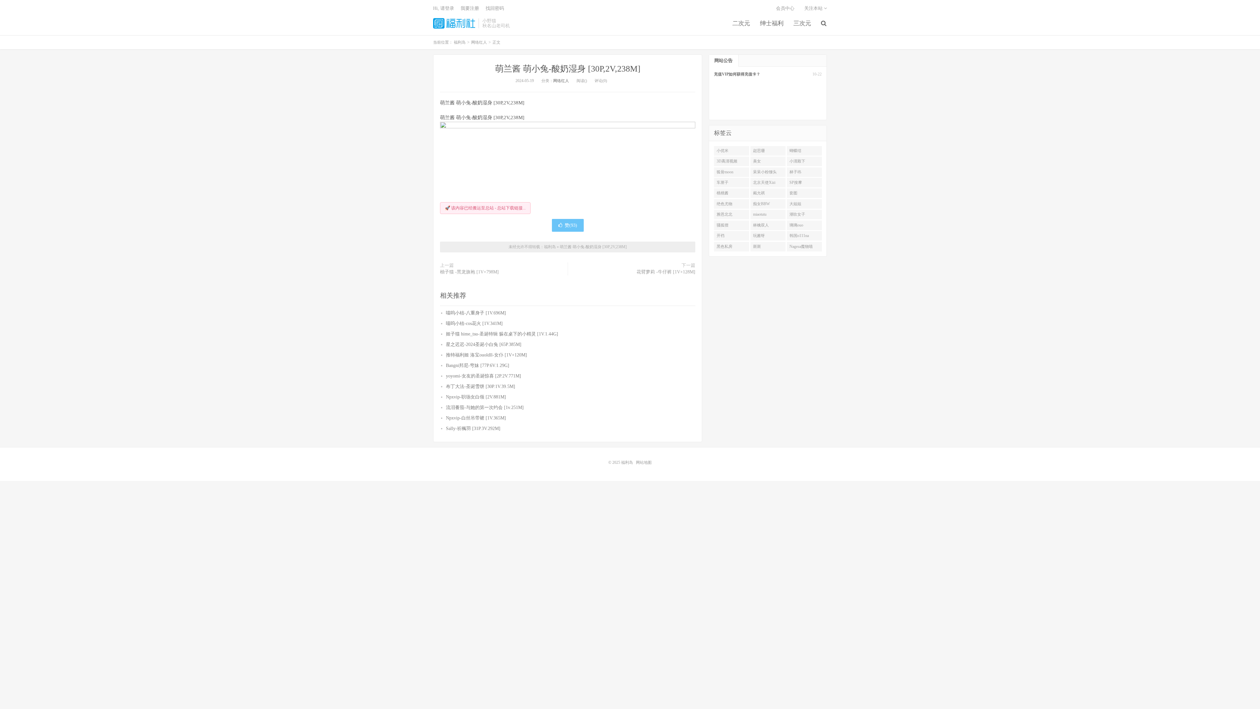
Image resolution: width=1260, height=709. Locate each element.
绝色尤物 (724, 204)
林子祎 (795, 172)
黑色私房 (724, 246)
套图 (793, 193)
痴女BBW (761, 204)
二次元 (741, 23)
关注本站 (814, 8)
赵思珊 (759, 150)
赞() (571, 225)
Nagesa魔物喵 (801, 246)
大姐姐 (795, 204)
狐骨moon (725, 172)
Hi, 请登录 (443, 8)
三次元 (802, 23)
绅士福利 (772, 23)
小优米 (722, 150)
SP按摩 (795, 182)
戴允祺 (759, 193)
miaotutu (759, 214)
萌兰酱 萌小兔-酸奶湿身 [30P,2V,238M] (567, 69)
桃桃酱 (722, 193)
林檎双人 (761, 225)
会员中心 (785, 8)
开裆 (720, 235)
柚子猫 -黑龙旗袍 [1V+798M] (469, 271)
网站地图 (644, 462)
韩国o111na (799, 235)
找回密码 (495, 8)
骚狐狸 (722, 225)
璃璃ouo (796, 225)
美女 (757, 161)
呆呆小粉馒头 (765, 172)
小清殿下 (797, 161)
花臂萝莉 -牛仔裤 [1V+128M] (666, 271)
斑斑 (757, 246)
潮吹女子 (797, 214)
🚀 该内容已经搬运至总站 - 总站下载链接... (485, 207)
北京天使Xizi (764, 182)
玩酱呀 (759, 235)
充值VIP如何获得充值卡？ (737, 74)
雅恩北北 (724, 214)
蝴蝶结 (795, 150)
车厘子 (722, 182)
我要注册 (470, 8)
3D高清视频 (727, 161)
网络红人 (561, 80)
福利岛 (454, 23)
